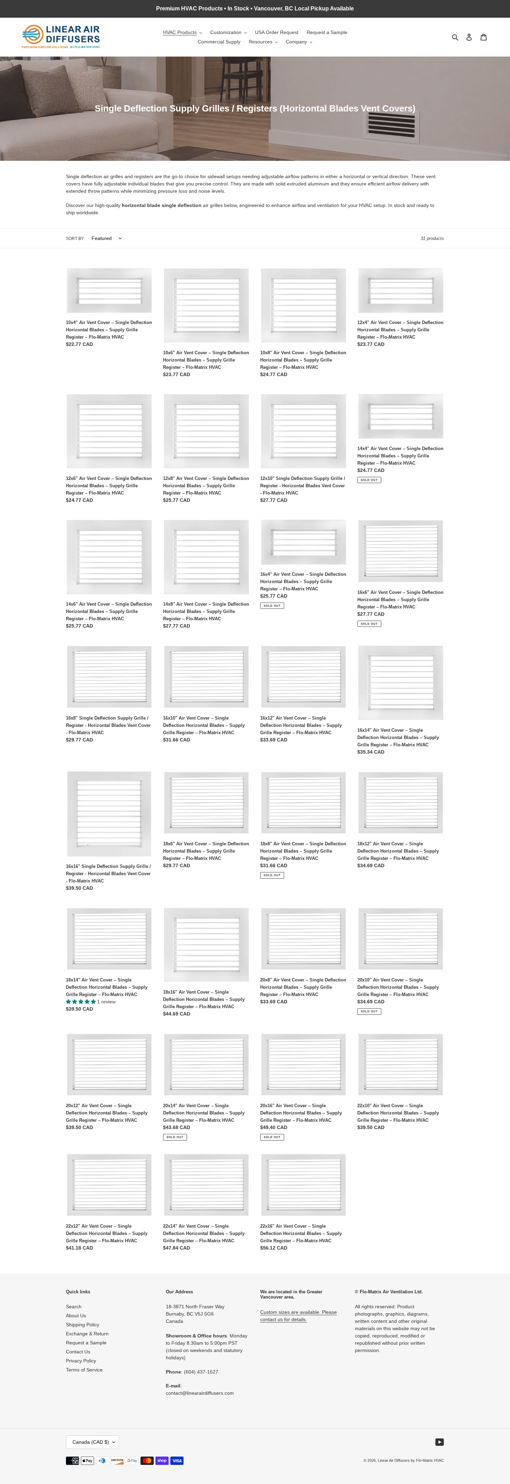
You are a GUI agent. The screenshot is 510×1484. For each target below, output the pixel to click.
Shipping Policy (82, 1324)
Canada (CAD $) (91, 1442)
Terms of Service (84, 1370)
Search (74, 1306)
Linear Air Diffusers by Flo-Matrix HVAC (411, 1460)
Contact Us (78, 1351)
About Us (76, 1315)
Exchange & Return (87, 1333)
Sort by (75, 238)
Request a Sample (86, 1342)
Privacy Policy (81, 1360)
